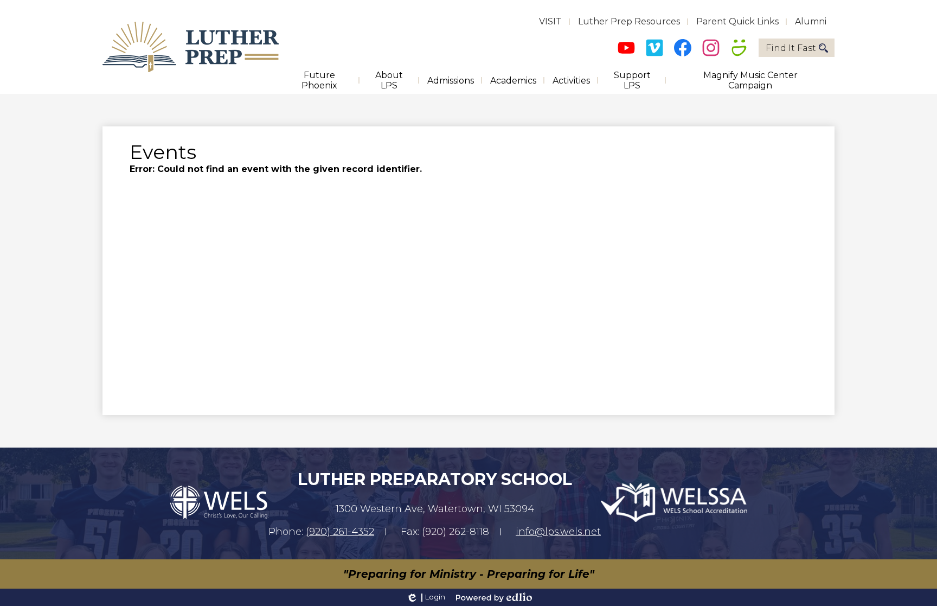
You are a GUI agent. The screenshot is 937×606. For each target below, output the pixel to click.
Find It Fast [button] (791, 48)
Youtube (626, 48)
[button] (319, 80)
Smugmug (739, 48)
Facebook (683, 48)
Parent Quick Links (737, 21)
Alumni (810, 21)
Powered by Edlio (494, 597)
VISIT (550, 21)
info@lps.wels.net (558, 532)
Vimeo (654, 48)
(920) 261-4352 (340, 532)
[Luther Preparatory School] (190, 47)
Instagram (711, 48)
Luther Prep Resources (629, 21)
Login (425, 597)
